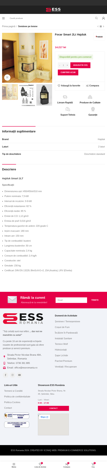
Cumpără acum (68, 72)
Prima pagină (8, 26)
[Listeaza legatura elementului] (79, 321)
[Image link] (23, 318)
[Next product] (103, 26)
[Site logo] (53, 9)
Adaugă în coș (80, 65)
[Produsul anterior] (98, 26)
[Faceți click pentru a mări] (7, 77)
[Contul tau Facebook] (5, 375)
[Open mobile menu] (3, 18)
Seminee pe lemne (27, 26)
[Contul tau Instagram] (12, 375)
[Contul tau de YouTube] (19, 375)
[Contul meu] (103, 18)
